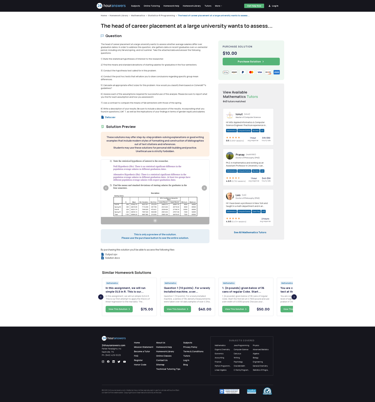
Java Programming (241, 345)
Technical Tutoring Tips (168, 369)
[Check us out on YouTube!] (124, 361)
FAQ (136, 355)
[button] (218, 5)
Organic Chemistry (222, 349)
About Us (160, 342)
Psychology (238, 362)
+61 (262, 131)
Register (138, 360)
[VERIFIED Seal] (267, 391)
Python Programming (223, 366)
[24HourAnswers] (111, 6)
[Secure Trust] (251, 391)
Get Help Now (254, 5)
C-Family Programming (243, 370)
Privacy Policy (190, 347)
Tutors (186, 355)
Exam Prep (256, 211)
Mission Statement (143, 347)
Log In (186, 360)
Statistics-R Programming (161, 15)
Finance (218, 362)
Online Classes (164, 355)
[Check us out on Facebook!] (108, 361)
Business (256, 131)
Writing (237, 357)
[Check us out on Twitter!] (119, 361)
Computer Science (244, 131)
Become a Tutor (142, 351)
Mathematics (138, 15)
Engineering (258, 362)
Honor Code (140, 364)
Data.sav (110, 117)
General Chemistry (260, 366)
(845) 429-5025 (113, 355)
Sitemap (160, 364)
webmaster (118, 392)
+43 (262, 171)
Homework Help (164, 347)
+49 (263, 211)
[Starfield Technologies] (229, 391)
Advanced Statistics (261, 349)
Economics (219, 353)
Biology (255, 357)
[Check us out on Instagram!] (103, 361)
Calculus (237, 353)
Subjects (187, 342)
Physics (256, 345)
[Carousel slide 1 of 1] (155, 221)
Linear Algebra (220, 370)
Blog (185, 364)
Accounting (219, 357)
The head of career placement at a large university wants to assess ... (214, 15)
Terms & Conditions (193, 351)
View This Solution (118, 309)
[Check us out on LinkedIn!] (113, 361)
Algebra (256, 353)
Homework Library (119, 15)
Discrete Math (239, 366)
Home (104, 15)
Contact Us (162, 360)
